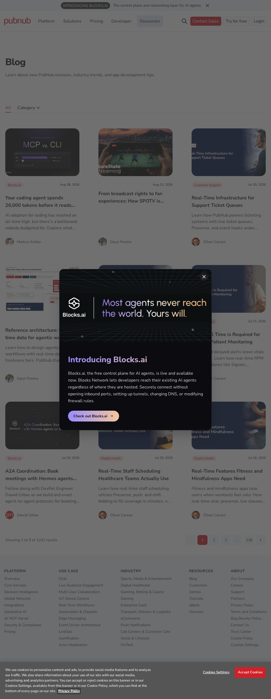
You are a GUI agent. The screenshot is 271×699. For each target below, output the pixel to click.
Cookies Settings (216, 672)
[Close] (204, 276)
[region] (135, 680)
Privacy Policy (69, 691)
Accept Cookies (250, 672)
